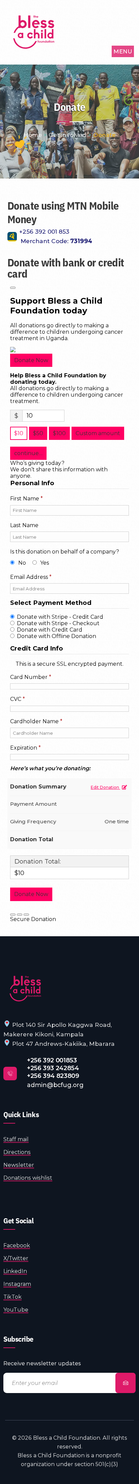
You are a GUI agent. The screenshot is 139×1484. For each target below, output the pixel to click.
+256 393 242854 (53, 1068)
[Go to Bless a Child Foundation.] (33, 134)
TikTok (12, 1297)
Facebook (16, 1245)
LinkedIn (15, 1271)
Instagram (17, 1284)
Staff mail (16, 1139)
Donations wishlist (27, 1178)
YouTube (15, 1309)
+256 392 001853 (52, 1060)
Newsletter (18, 1165)
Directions (17, 1152)
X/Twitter (15, 1258)
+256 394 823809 (53, 1076)
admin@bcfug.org (55, 1084)
